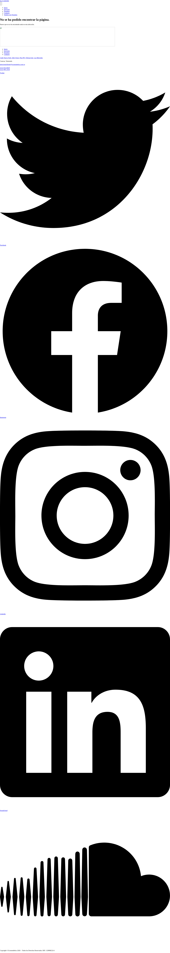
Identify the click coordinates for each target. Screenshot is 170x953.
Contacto (7, 54)
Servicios (7, 51)
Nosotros (7, 53)
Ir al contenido (4, 1)
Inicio (5, 49)
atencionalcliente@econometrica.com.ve (12, 64)
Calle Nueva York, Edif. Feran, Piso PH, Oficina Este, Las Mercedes (21, 58)
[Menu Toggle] (1, 3)
